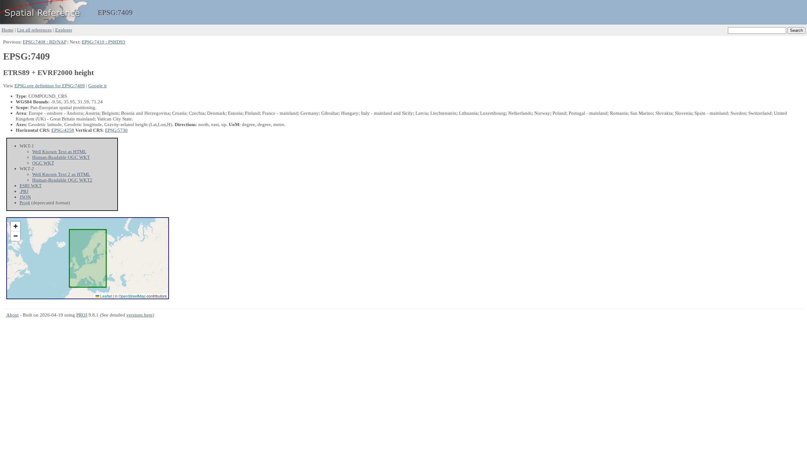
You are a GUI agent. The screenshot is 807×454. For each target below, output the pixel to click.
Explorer (63, 29)
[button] (15, 226)
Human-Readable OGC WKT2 (62, 180)
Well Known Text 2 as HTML (61, 174)
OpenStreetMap (132, 296)
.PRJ (24, 191)
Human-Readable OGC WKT (61, 157)
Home (8, 29)
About (12, 314)
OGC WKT (43, 163)
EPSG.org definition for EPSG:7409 (50, 85)
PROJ (81, 314)
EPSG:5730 (116, 130)
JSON (25, 197)
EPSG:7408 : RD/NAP (44, 41)
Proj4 (25, 202)
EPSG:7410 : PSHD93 (103, 41)
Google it (97, 85)
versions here (139, 314)
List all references (34, 29)
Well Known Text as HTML (59, 151)
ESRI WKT (31, 185)
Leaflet (105, 296)
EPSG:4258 (62, 130)
